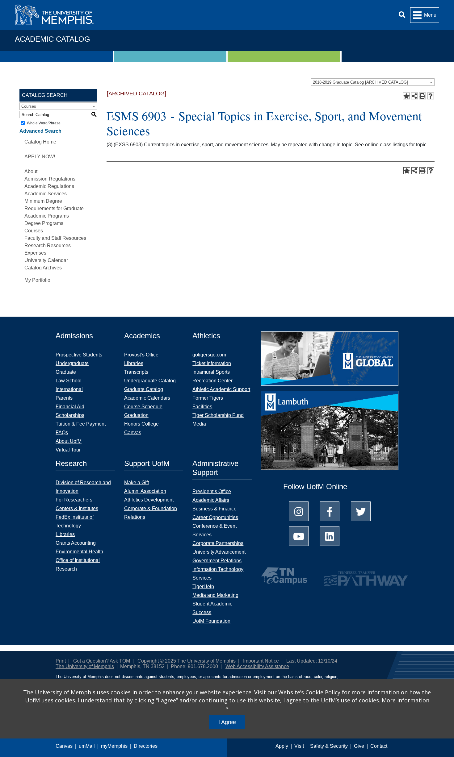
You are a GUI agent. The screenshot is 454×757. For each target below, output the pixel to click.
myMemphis (114, 746)
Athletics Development (149, 499)
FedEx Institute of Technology (75, 521)
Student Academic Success (212, 608)
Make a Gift (136, 482)
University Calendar (46, 260)
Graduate (66, 372)
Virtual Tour (68, 449)
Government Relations (217, 560)
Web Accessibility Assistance (257, 666)
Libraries (133, 363)
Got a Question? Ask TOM (101, 660)
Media (199, 423)
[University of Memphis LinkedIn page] (329, 536)
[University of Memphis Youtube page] (299, 536)
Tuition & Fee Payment (81, 423)
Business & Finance (214, 508)
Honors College (141, 423)
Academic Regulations (49, 186)
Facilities (202, 406)
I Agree (227, 722)
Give (359, 746)
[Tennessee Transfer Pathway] (353, 576)
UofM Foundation (211, 621)
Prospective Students (79, 354)
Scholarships (70, 415)
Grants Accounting (76, 543)
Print (61, 660)
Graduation (136, 415)
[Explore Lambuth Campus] (329, 432)
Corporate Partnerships (217, 543)
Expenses (35, 253)
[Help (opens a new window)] (430, 96)
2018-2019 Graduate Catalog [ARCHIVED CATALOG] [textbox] (360, 82)
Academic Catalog (52, 39)
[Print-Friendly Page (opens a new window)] (422, 96)
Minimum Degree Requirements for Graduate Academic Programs (54, 208)
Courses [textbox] (28, 106)
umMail (87, 746)
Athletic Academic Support (221, 389)
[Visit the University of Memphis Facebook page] (329, 511)
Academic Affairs (210, 500)
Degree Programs (43, 223)
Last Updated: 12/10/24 (311, 660)
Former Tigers (207, 398)
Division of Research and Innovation (83, 487)
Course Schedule (143, 406)
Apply (281, 746)
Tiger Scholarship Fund (218, 415)
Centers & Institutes (77, 508)
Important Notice (261, 660)
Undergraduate (72, 363)
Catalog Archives (43, 267)
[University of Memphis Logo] (54, 15)
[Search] (402, 15)
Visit (299, 746)
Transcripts (136, 372)
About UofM (69, 441)
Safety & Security (329, 746)
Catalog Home (40, 141)
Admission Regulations (49, 178)
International (69, 389)
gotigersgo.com (209, 354)
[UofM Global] (329, 360)
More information (405, 700)
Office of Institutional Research (78, 565)
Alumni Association (145, 491)
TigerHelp (203, 586)
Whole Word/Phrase (44, 123)
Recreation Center (212, 380)
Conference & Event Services (214, 530)
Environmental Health (79, 551)
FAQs (62, 432)
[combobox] (373, 82)
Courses (33, 230)
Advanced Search (40, 131)
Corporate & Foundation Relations (150, 513)
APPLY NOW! (39, 156)
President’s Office (211, 491)
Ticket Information (211, 363)
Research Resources (47, 245)
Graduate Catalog (143, 389)
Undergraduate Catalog (150, 380)
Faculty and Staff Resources (55, 238)
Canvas (64, 746)
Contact (378, 746)
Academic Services (45, 193)
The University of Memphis (85, 666)
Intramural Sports (211, 372)
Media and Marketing (215, 595)
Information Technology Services (217, 573)
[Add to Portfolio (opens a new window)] (406, 96)
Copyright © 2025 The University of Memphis (186, 660)
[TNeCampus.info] (285, 575)
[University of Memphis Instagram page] (299, 511)
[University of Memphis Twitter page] (361, 511)
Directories (146, 746)
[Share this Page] (414, 96)
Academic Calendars (147, 398)
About (30, 171)
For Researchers (74, 499)
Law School (69, 380)
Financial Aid (70, 406)
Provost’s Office (141, 354)
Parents (64, 398)
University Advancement (219, 552)
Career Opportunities (215, 517)
